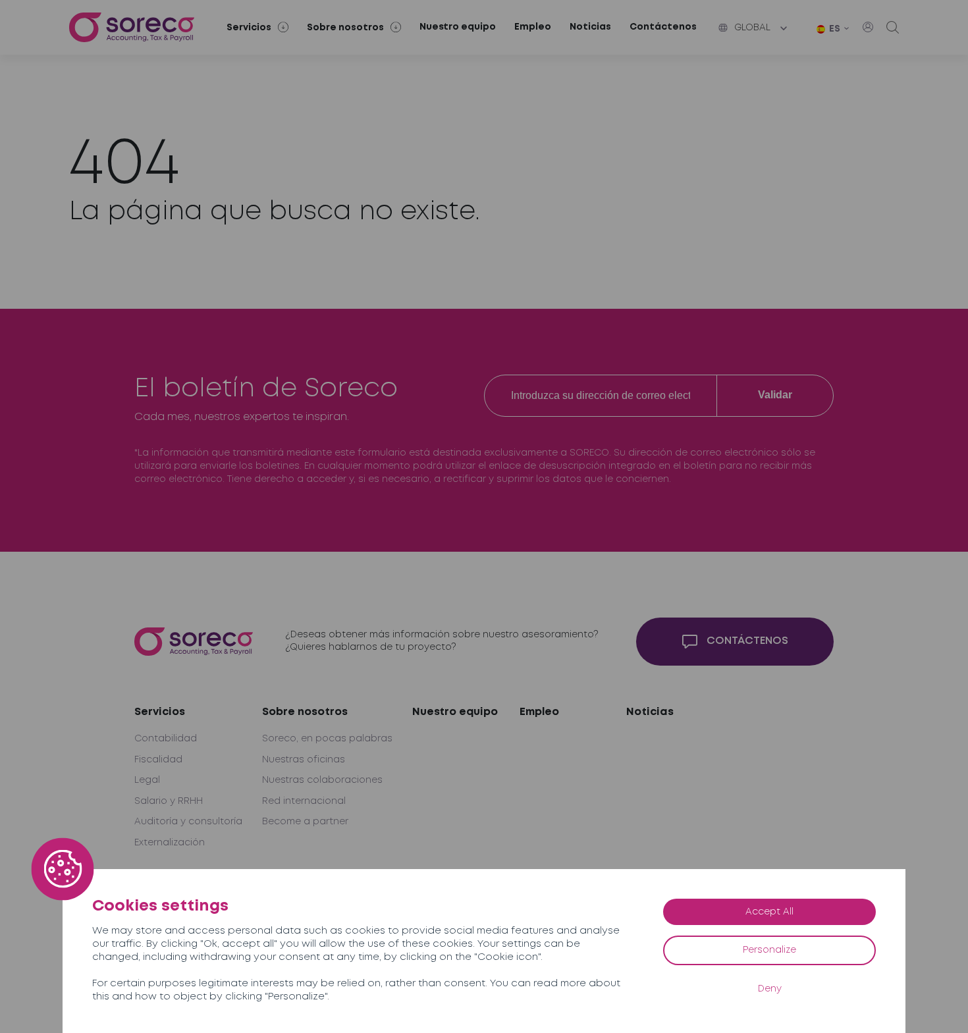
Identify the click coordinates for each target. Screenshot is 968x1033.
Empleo (532, 27)
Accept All (769, 912)
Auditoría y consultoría (188, 822)
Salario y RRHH (168, 801)
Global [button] (752, 28)
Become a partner (305, 822)
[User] (868, 27)
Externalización (169, 843)
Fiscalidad (158, 760)
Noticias (590, 27)
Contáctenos (663, 27)
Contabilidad (165, 739)
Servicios (159, 712)
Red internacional (304, 801)
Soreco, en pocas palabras (327, 739)
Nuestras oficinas (303, 760)
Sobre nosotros (305, 712)
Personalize (769, 950)
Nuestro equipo (457, 27)
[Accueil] (131, 27)
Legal (147, 780)
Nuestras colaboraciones (322, 780)
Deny (770, 989)
